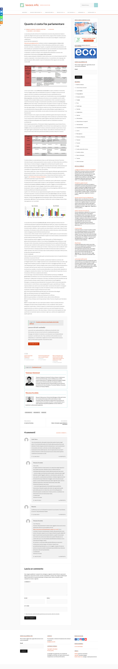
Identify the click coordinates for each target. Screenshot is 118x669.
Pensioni (78, 139)
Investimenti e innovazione (82, 127)
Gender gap (79, 106)
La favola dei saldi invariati (81, 259)
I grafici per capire (49, 12)
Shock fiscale (78, 243)
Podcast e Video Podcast (35, 12)
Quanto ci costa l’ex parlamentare (44, 23)
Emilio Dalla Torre (79, 656)
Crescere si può (78, 228)
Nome (26, 598)
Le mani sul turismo (28, 423)
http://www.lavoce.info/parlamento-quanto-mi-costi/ (46, 529)
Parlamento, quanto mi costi (81, 183)
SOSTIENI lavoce (33, 343)
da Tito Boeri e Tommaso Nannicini (37, 176)
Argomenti (24, 12)
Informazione (79, 118)
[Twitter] (1, 11)
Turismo (78, 158)
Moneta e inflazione (80, 136)
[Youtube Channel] (86, 639)
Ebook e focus (60, 12)
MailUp (76, 653)
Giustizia (78, 109)
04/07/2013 (38, 500)
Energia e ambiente (80, 96)
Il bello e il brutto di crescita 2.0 (82, 210)
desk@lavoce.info (51, 641)
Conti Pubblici (79, 90)
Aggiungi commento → (61, 432)
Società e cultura (80, 152)
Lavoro (77, 130)
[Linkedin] (1, 14)
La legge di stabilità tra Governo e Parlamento (85, 169)
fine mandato (28, 412)
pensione (44, 412)
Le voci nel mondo (79, 646)
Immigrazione (79, 112)
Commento (27, 581)
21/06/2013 (51, 29)
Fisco (77, 103)
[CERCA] (96, 5)
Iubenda (76, 655)
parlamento (37, 412)
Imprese (78, 115)
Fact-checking (71, 12)
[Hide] (0, 25)
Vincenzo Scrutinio (41, 29)
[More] (1, 22)
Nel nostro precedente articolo (31, 43)
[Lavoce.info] (30, 5)
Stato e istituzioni (80, 155)
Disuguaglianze (79, 93)
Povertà (78, 143)
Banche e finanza (80, 84)
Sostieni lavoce (91, 12)
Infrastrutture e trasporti (82, 121)
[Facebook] (1, 9)
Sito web (26, 605)
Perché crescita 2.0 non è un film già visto (84, 197)
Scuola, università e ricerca (82, 149)
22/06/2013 (36, 514)
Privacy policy (50, 650)
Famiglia (78, 100)
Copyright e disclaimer (52, 649)
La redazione (81, 12)
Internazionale (79, 124)
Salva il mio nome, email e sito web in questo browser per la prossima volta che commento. (42, 614)
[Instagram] (81, 639)
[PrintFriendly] (1, 20)
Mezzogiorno (79, 133)
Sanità (77, 146)
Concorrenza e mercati (81, 87)
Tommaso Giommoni (30, 29)
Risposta (63, 456)
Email (49, 598)
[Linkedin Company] (83, 639)
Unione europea (79, 161)
